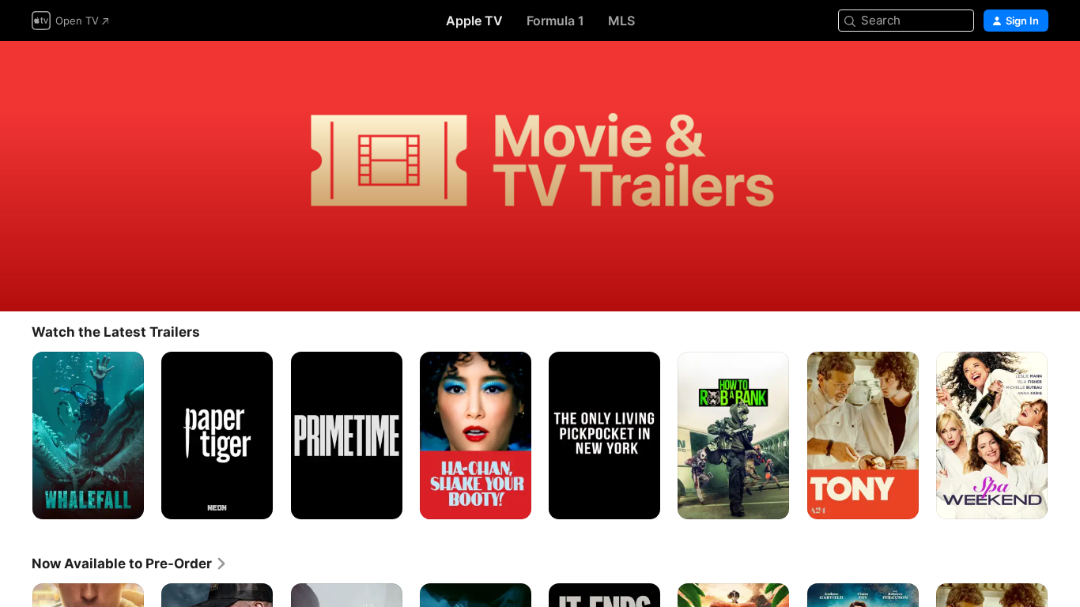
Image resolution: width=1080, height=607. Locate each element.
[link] (130, 563)
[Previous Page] (16, 434)
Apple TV (474, 20)
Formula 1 (555, 20)
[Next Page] (1064, 434)
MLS (621, 20)
